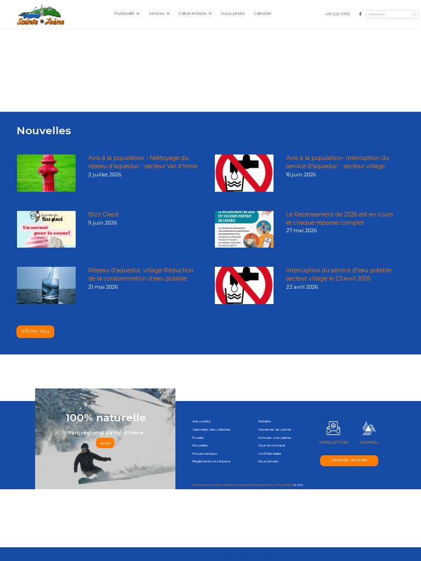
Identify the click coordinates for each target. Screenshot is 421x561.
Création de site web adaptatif (231, 485)
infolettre (287, 485)
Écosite (198, 438)
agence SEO (164, 556)
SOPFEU (368, 442)
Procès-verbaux (204, 453)
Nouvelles (200, 445)
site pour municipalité (211, 556)
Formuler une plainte (274, 438)
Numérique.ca (201, 485)
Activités (264, 421)
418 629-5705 (337, 14)
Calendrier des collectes (211, 429)
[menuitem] (338, 14)
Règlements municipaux (211, 461)
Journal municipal (271, 445)
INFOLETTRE (333, 442)
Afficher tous (35, 331)
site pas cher (266, 485)
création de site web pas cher (244, 556)
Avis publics (201, 421)
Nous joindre (232, 13)
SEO (278, 485)
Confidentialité (269, 453)
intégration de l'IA (185, 556)
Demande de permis (274, 429)
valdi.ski (105, 443)
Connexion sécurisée (349, 460)
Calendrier (262, 13)
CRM (254, 485)
